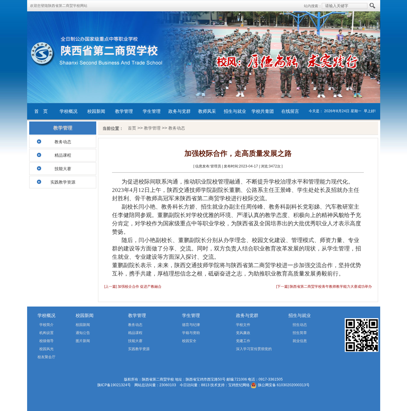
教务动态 (63, 141)
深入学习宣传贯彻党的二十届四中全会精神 (245, 350)
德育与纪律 (191, 325)
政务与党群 (179, 111)
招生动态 (300, 325)
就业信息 (300, 341)
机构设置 (46, 333)
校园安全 (189, 341)
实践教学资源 (62, 182)
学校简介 (46, 325)
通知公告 (83, 333)
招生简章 (300, 333)
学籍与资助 (191, 333)
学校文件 (243, 325)
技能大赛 (63, 168)
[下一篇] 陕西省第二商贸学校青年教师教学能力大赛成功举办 (324, 286)
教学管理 (124, 111)
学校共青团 (262, 111)
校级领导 (46, 341)
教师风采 (207, 111)
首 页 (41, 111)
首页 (132, 128)
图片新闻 (83, 341)
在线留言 (290, 111)
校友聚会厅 (46, 357)
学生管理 (152, 111)
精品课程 (63, 155)
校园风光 (46, 349)
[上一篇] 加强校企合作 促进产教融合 (132, 286)
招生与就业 (235, 111)
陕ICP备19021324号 (114, 385)
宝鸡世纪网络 (239, 385)
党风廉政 (243, 333)
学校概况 (68, 111)
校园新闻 (96, 111)
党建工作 (243, 341)
